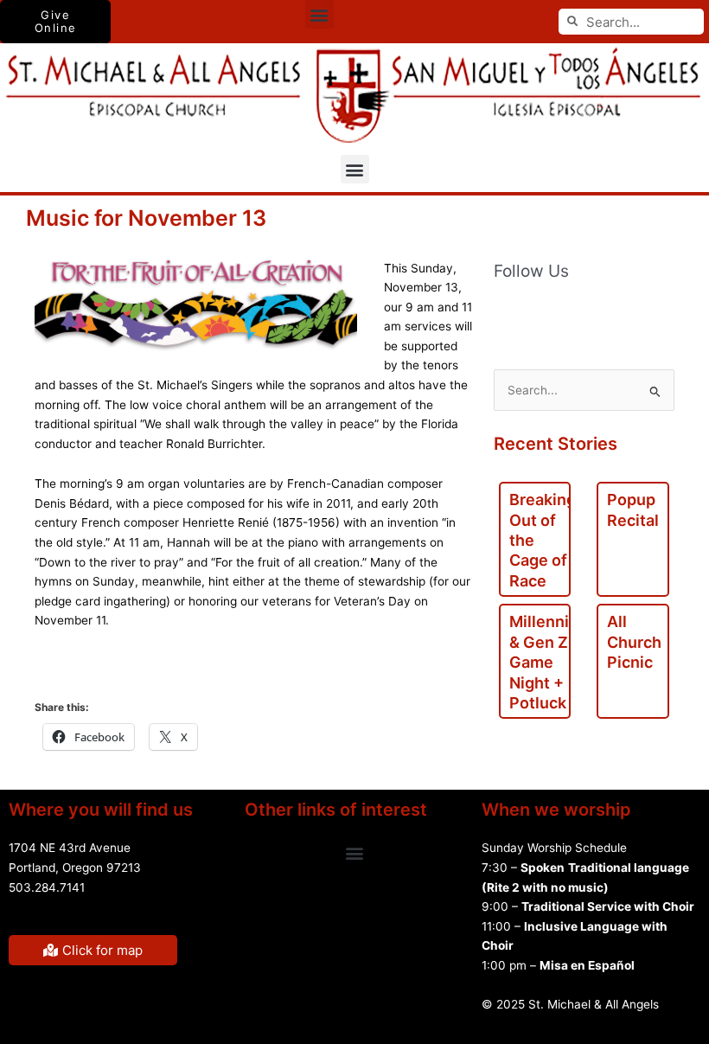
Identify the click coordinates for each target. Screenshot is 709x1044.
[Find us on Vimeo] (616, 313)
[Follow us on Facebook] (507, 313)
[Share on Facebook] (55, 672)
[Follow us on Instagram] (653, 313)
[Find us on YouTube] (580, 313)
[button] (319, 14)
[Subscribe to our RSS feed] (544, 313)
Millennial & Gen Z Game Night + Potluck (545, 662)
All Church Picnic (634, 641)
